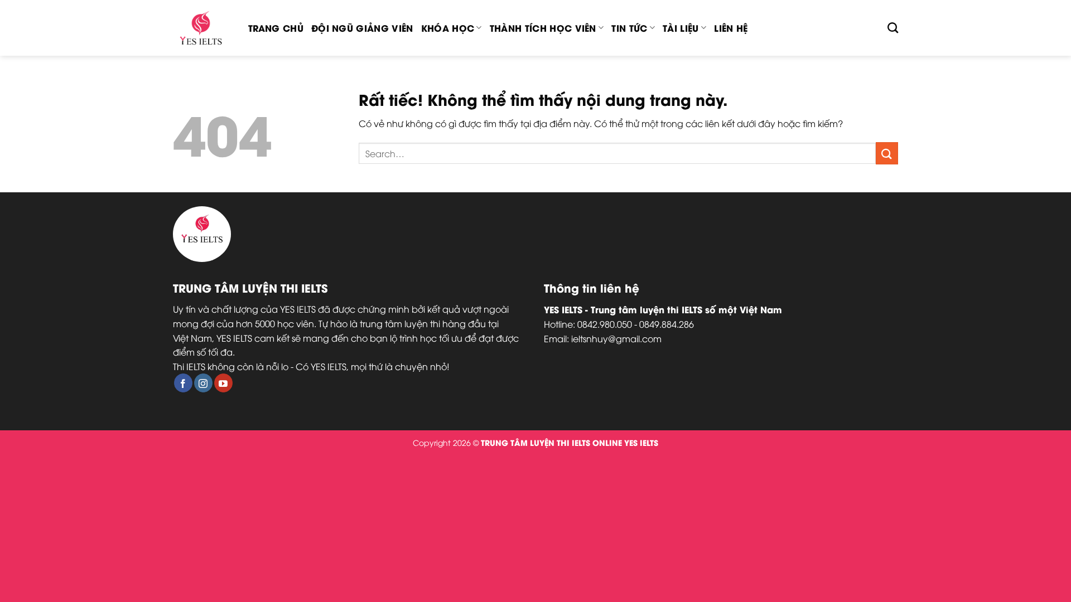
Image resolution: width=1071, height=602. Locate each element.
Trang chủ (275, 27)
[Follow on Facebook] (183, 382)
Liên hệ (730, 27)
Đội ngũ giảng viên (362, 27)
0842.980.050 (604, 324)
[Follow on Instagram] (203, 382)
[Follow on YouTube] (223, 382)
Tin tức (629, 27)
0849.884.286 (666, 324)
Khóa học (448, 27)
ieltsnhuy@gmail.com (616, 338)
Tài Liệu (681, 27)
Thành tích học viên (543, 27)
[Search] (892, 28)
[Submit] (887, 153)
